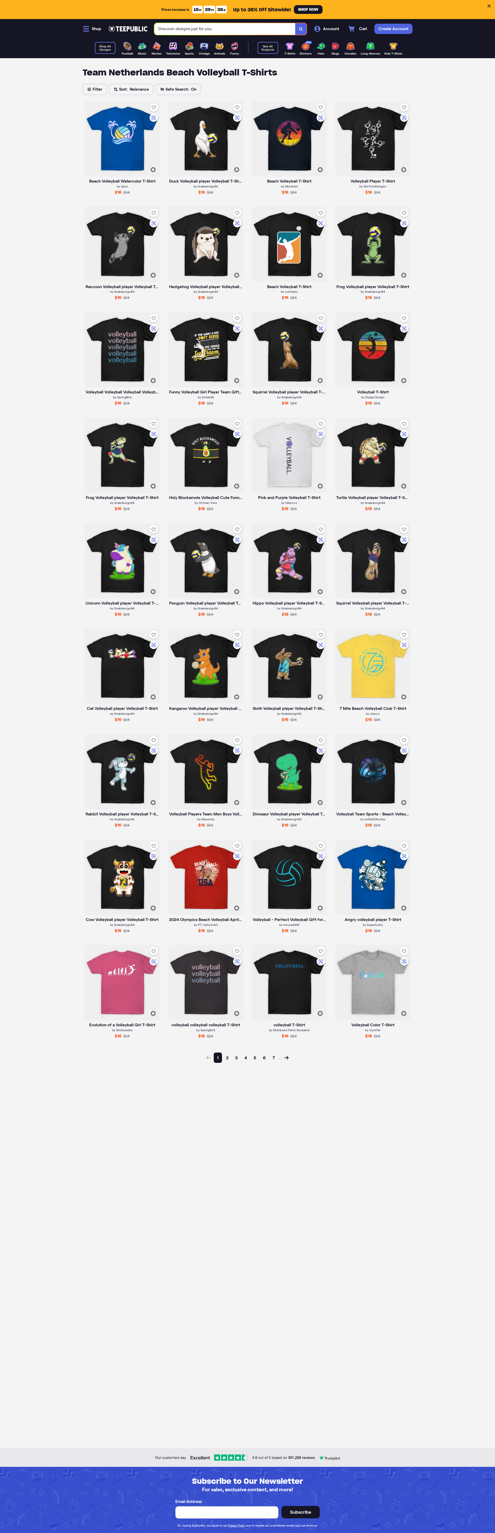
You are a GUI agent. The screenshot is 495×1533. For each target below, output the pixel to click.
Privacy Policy (236, 1525)
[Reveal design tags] (153, 169)
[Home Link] (128, 29)
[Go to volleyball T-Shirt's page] (289, 982)
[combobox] (224, 29)
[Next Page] (286, 1058)
